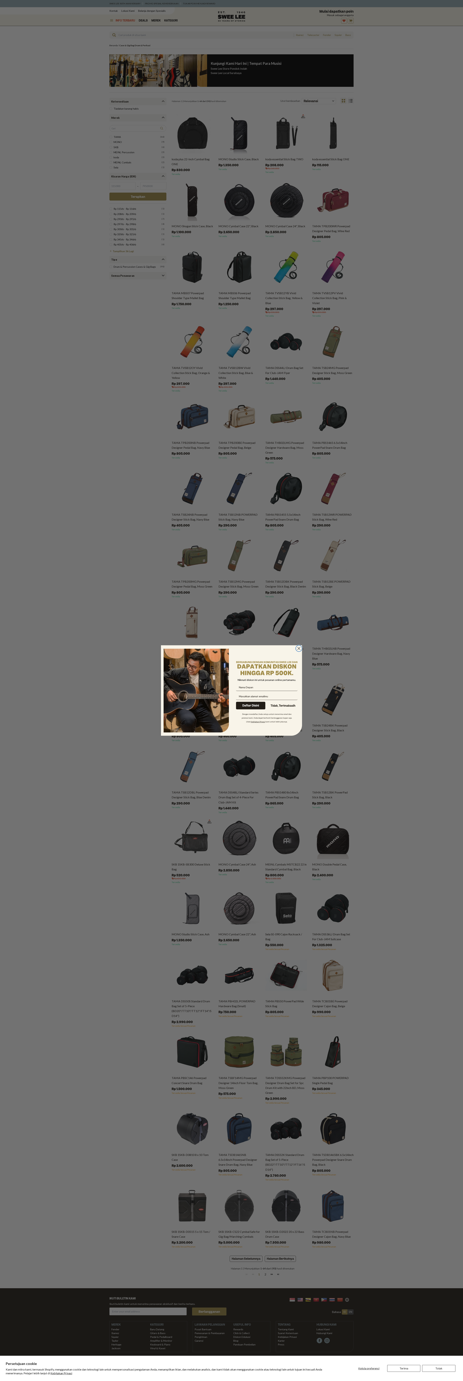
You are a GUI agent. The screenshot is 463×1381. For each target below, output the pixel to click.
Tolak (438, 1368)
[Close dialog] (299, 648)
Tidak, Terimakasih (283, 706)
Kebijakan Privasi (61, 1373)
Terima (404, 1368)
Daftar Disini (250, 705)
